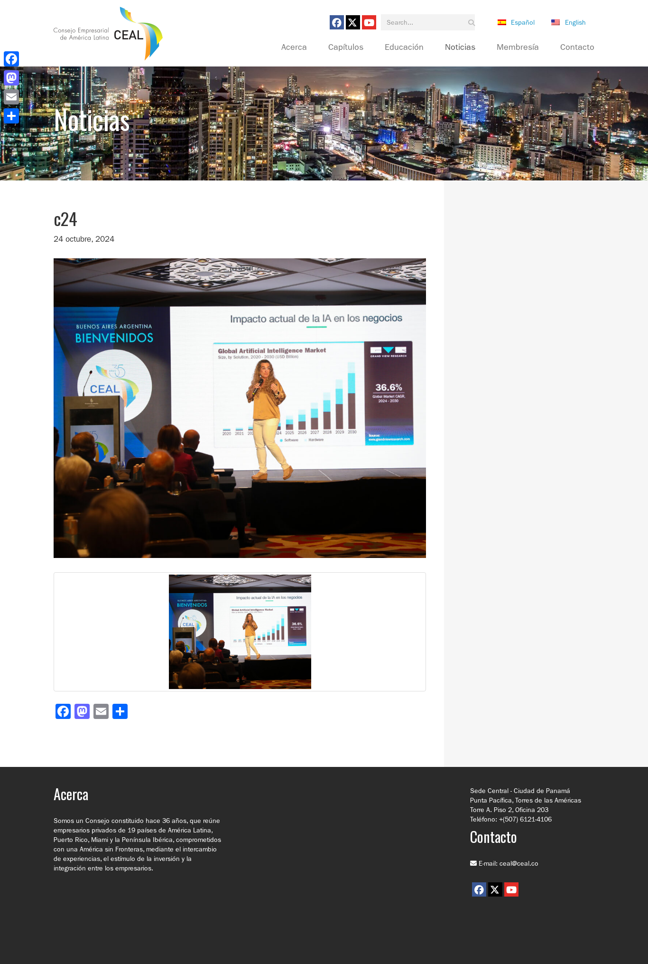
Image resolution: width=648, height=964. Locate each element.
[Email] (11, 96)
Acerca (294, 47)
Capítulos (345, 47)
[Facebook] (11, 58)
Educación (404, 47)
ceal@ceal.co (519, 863)
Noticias (460, 47)
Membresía (518, 47)
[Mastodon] (11, 77)
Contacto (577, 47)
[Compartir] (11, 115)
